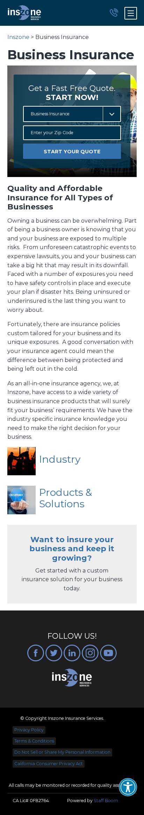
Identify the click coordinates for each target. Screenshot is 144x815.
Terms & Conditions (34, 741)
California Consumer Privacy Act (48, 763)
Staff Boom (106, 800)
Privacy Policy (29, 729)
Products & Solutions (65, 498)
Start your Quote (72, 151)
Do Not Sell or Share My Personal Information (62, 752)
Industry (59, 459)
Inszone (18, 37)
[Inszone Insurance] (24, 13)
